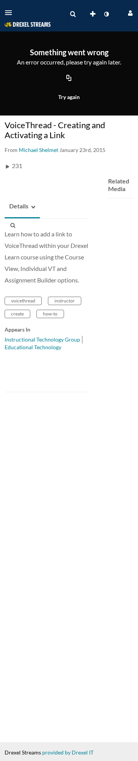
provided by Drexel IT (68, 752)
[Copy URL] (69, 79)
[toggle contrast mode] (106, 14)
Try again (69, 97)
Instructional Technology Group (42, 339)
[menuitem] (73, 14)
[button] (11, 12)
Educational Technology (33, 347)
